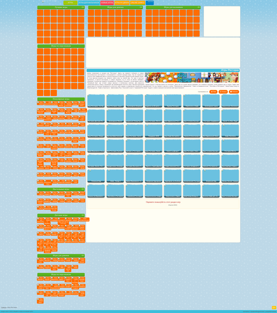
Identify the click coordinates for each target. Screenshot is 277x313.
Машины (196, 13)
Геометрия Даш (47, 20)
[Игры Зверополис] (54, 280)
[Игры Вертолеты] (61, 126)
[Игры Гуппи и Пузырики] (75, 280)
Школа (40, 40)
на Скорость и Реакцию (40, 33)
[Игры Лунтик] (54, 228)
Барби (111, 13)
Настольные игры (61, 189)
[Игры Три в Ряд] (61, 154)
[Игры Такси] (81, 126)
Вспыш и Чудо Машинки (67, 65)
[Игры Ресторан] (61, 261)
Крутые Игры (81, 33)
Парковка (149, 13)
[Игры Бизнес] (47, 168)
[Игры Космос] (47, 126)
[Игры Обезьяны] (75, 242)
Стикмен (162, 20)
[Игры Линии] (75, 154)
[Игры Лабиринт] (68, 183)
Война (67, 40)
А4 (40, 86)
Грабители (169, 26)
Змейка (54, 33)
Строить (74, 40)
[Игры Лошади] (40, 118)
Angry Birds (81, 58)
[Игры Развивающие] (54, 220)
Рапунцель (91, 26)
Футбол (155, 13)
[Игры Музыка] (75, 161)
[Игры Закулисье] (40, 183)
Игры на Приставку (81, 40)
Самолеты (176, 33)
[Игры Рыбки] (47, 235)
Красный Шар (40, 58)
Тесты (118, 13)
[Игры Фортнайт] (68, 133)
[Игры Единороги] (61, 228)
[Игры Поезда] (40, 133)
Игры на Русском (54, 26)
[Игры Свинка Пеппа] (81, 228)
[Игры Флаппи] (68, 176)
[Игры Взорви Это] (54, 111)
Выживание (162, 26)
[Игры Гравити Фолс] (68, 280)
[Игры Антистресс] (47, 176)
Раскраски (139, 13)
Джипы (183, 33)
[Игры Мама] (75, 268)
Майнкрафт (190, 13)
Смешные (60, 20)
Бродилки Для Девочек (132, 13)
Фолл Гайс (54, 79)
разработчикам (271, 311)
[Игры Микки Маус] (40, 301)
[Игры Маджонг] (47, 194)
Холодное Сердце (98, 20)
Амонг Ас (67, 79)
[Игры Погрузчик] (61, 118)
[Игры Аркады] (75, 104)
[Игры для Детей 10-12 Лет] (54, 242)
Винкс (111, 33)
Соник (74, 65)
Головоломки (60, 33)
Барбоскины (81, 65)
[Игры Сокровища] (68, 161)
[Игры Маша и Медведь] (47, 220)
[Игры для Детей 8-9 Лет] (47, 242)
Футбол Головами (60, 40)
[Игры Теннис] (54, 183)
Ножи (60, 26)
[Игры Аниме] (40, 268)
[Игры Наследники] (61, 287)
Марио (47, 72)
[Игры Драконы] (68, 147)
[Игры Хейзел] (75, 220)
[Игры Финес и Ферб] (40, 287)
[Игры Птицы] (81, 176)
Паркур (190, 33)
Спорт (54, 20)
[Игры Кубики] (47, 140)
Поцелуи (125, 20)
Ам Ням (40, 65)
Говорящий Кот (60, 51)
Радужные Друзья (40, 93)
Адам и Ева (67, 72)
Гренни (54, 86)
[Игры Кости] (40, 209)
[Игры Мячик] (54, 168)
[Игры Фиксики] (40, 280)
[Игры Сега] (81, 147)
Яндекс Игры (81, 13)
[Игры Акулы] (54, 118)
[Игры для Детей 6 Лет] (81, 235)
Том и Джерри (40, 79)
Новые (40, 13)
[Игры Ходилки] (54, 176)
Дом (132, 33)
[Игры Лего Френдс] (81, 261)
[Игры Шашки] (54, 202)
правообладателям (257, 311)
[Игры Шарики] (40, 147)
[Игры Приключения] (40, 126)
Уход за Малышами (139, 26)
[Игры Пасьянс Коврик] (40, 202)
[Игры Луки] (68, 118)
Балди (47, 86)
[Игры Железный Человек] (61, 294)
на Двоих (67, 13)
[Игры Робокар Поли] (81, 280)
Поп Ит (40, 20)
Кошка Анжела (91, 20)
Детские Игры (60, 13)
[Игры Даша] (40, 235)
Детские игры (61, 215)
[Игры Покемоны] (81, 287)
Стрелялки (169, 33)
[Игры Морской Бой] (54, 133)
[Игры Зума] (47, 147)
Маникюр (104, 26)
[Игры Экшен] (40, 104)
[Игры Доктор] (61, 133)
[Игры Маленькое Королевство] (75, 228)
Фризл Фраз (60, 72)
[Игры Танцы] (75, 261)
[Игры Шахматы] (47, 202)
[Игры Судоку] (68, 202)
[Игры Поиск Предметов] (68, 154)
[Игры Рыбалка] (61, 140)
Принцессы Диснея (125, 26)
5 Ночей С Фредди (74, 51)
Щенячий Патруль (54, 51)
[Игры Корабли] (75, 126)
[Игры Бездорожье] (68, 126)
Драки (176, 20)
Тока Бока (47, 93)
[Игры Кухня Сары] (40, 261)
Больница (98, 26)
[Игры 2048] (61, 161)
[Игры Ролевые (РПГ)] (81, 104)
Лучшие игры (61, 7)
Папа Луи (132, 20)
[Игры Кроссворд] (54, 140)
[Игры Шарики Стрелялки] (68, 104)
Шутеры (155, 33)
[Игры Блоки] (81, 154)
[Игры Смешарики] (68, 220)
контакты (246, 311)
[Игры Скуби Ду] (47, 294)
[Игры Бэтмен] (68, 287)
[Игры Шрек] (40, 294)
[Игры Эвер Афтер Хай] (68, 268)
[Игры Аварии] (81, 133)
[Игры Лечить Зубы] (54, 268)
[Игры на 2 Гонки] (81, 118)
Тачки (60, 65)
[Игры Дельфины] (68, 242)
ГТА (183, 26)
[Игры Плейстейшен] (61, 183)
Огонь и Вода (104, 13)
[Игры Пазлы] (40, 228)
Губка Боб (47, 51)
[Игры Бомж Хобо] (81, 294)
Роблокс (67, 86)
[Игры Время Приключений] (54, 287)
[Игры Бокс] (75, 183)
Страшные (74, 20)
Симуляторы (54, 13)
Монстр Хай (125, 13)
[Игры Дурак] (40, 194)
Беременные (139, 20)
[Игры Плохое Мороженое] (47, 118)
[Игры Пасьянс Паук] (68, 194)
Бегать (162, 33)
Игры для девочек (115, 7)
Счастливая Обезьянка (81, 72)
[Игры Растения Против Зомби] (54, 161)
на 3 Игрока (67, 33)
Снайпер (190, 20)
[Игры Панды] (61, 168)
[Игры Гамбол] (61, 280)
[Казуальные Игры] (47, 183)
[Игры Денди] (81, 168)
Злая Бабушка (60, 58)
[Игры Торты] (81, 161)
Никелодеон (74, 33)
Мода (132, 26)
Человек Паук (54, 72)
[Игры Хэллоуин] (40, 140)
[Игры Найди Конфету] (68, 228)
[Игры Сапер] (75, 202)
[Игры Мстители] (75, 294)
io (67, 20)
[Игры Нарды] (61, 202)
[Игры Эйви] (61, 268)
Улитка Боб (81, 51)
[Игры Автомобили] (54, 104)
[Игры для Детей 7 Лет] (40, 242)
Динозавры (67, 26)
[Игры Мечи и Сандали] (54, 147)
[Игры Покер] (75, 194)
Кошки (104, 20)
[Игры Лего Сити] (47, 133)
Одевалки (111, 20)
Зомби (176, 13)
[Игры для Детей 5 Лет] (75, 235)
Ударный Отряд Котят (40, 72)
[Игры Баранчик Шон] (47, 287)
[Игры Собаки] (68, 261)
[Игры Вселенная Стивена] (75, 287)
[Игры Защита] (75, 118)
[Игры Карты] (54, 194)
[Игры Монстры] (40, 176)
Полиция (149, 26)
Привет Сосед (81, 86)
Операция (111, 26)
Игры (70, 3)
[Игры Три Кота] (40, 249)
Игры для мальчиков (89, 3)
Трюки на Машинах (47, 33)
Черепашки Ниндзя (149, 20)
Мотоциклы (155, 20)
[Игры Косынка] (61, 194)
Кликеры (40, 26)
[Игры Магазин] (47, 261)
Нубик (74, 86)
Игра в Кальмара (81, 79)
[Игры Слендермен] (81, 111)
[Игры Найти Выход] (68, 111)
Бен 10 (190, 26)
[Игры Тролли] (47, 280)
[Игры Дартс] (75, 176)
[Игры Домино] (81, 194)
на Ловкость (74, 13)
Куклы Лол (139, 33)
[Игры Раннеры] (75, 168)
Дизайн (91, 33)
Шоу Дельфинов (47, 65)
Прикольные (74, 26)
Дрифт (196, 26)
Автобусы (149, 33)
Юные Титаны (47, 79)
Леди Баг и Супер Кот (54, 58)
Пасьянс (47, 26)
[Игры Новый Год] (54, 154)
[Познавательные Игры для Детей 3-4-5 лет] (61, 220)
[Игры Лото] (81, 202)
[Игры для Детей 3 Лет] (61, 235)
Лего (67, 58)
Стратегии (162, 13)
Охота (196, 33)
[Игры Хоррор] (61, 176)
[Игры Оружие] (75, 147)
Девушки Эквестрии (98, 13)
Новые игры (107, 3)
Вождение (54, 40)
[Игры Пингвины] (81, 242)
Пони (91, 13)
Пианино (104, 33)
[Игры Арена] (54, 126)
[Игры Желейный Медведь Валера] (47, 249)
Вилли (40, 51)
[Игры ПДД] (75, 111)
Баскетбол (47, 40)
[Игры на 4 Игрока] (61, 104)
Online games (137, 3)
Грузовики (169, 20)
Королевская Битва (183, 13)
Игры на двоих (122, 3)
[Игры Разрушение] (40, 168)
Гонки (183, 20)
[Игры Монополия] (47, 209)
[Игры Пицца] (54, 261)
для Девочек (47, 13)
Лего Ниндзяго (67, 51)
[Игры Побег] (61, 111)
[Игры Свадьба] (47, 268)
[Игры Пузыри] (54, 235)
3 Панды (54, 65)
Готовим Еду (118, 33)
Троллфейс (47, 58)
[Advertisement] (151, 52)
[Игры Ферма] (47, 154)
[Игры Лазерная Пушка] (75, 140)
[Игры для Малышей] (40, 220)
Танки (169, 13)
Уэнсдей (54, 93)
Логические (81, 20)
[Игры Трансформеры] (68, 294)
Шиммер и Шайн (74, 72)
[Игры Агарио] (47, 111)
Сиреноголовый (60, 79)
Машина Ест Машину (176, 26)
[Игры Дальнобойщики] (47, 104)
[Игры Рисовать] (61, 242)
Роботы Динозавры (155, 26)
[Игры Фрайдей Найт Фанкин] (40, 161)
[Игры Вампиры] (81, 140)
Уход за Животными (125, 33)
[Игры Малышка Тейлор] (54, 249)
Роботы (196, 20)
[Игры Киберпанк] (75, 133)
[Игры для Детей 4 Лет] (68, 235)
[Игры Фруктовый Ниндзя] (40, 111)
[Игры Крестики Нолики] (54, 209)
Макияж (118, 26)
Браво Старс (74, 79)
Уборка (98, 33)
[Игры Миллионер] (68, 168)
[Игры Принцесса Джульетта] (47, 228)
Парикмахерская (118, 20)
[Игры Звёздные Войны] (40, 154)
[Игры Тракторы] (68, 140)
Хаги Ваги (60, 86)
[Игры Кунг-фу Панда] (54, 294)
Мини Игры (81, 26)
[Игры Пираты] (61, 147)
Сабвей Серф (74, 58)
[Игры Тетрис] (47, 161)
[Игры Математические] (81, 220)
